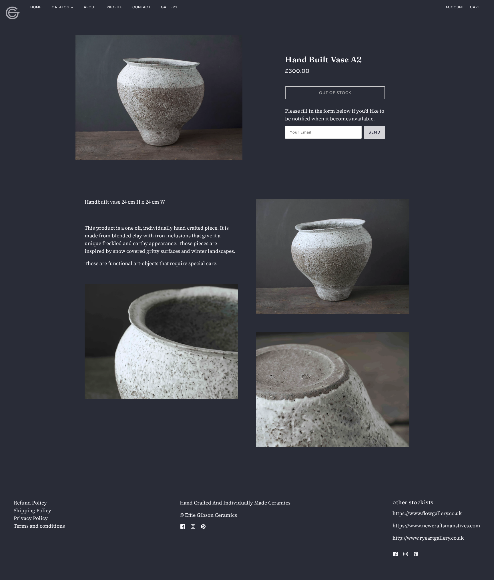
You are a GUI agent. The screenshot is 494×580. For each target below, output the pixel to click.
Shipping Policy (32, 510)
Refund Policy (30, 502)
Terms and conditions (39, 525)
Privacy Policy (31, 518)
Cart (475, 7)
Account (454, 7)
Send (374, 132)
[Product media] (161, 341)
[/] (12, 13)
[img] (183, 526)
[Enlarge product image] (158, 97)
